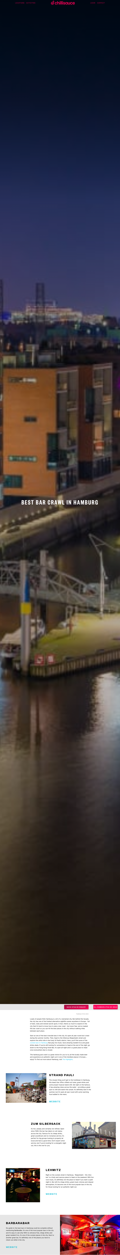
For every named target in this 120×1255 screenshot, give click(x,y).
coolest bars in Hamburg (39, 1043)
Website (55, 1101)
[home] (63, 2)
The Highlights (67, 1059)
